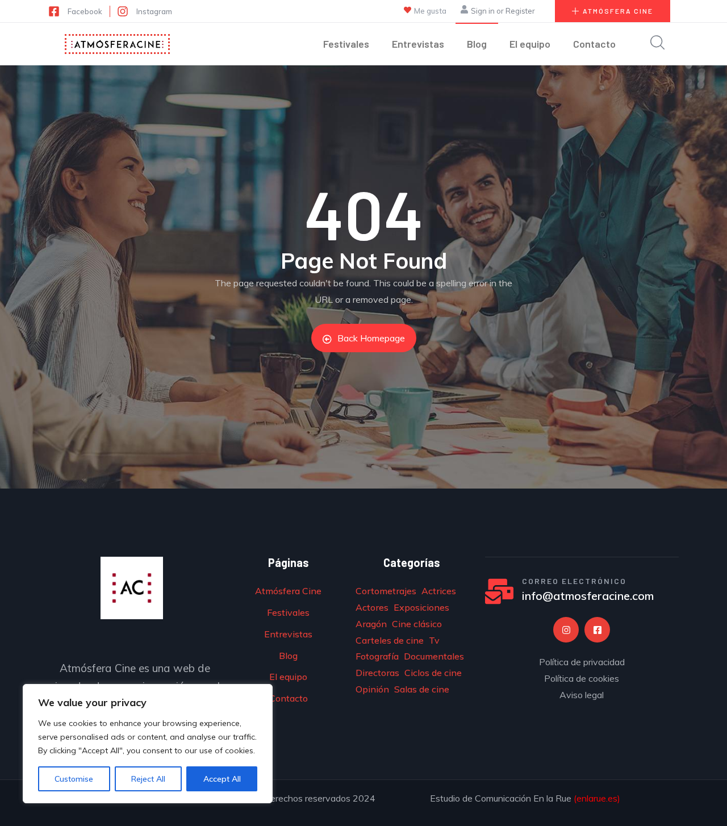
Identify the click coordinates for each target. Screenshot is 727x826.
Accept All (222, 779)
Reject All (148, 779)
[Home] (117, 44)
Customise (74, 779)
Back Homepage (371, 338)
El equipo (529, 43)
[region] (148, 743)
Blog (477, 43)
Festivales (346, 43)
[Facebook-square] (597, 630)
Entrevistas (418, 43)
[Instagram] (566, 630)
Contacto (594, 43)
